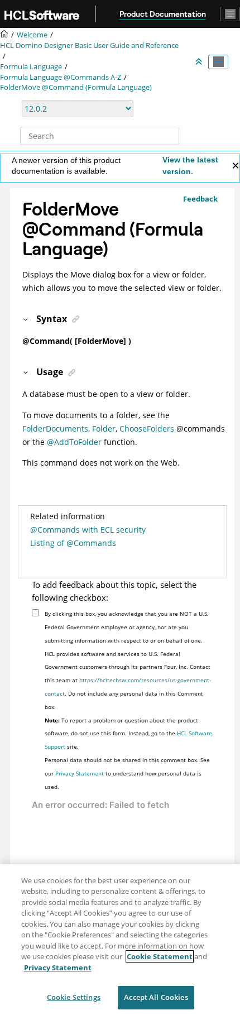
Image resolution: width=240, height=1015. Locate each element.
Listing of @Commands (73, 543)
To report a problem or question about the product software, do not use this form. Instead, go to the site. (128, 733)
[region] (120, 939)
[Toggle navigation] (230, 14)
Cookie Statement (160, 956)
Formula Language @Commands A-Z (60, 77)
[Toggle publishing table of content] (218, 62)
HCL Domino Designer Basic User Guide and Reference (89, 45)
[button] (26, 319)
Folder (104, 428)
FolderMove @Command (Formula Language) (76, 87)
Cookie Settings (73, 997)
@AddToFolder (74, 442)
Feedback (200, 199)
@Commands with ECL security (88, 529)
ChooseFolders (146, 428)
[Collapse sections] (200, 62)
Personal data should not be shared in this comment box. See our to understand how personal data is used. (127, 773)
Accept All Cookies (156, 997)
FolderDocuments (55, 428)
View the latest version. (190, 165)
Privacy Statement (79, 773)
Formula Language (31, 66)
